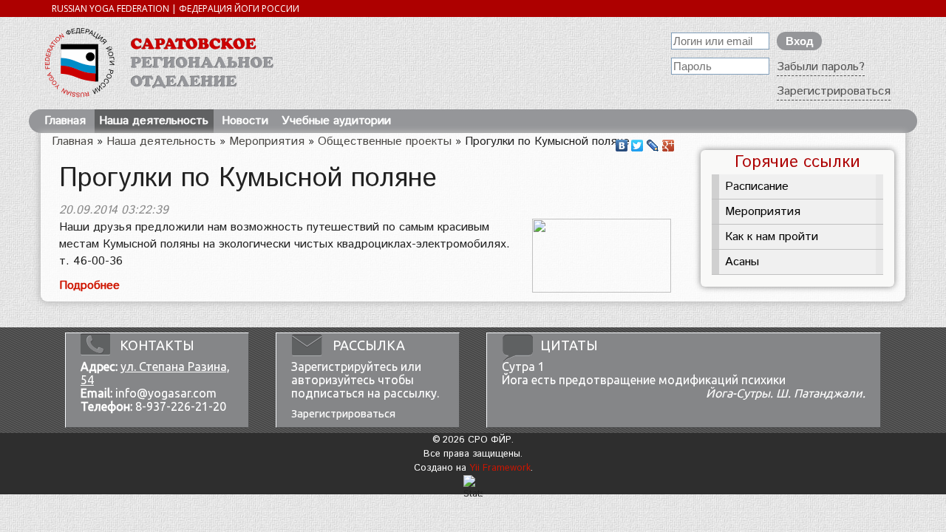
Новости (245, 120)
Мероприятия (266, 141)
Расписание (757, 186)
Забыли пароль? (821, 66)
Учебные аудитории (336, 120)
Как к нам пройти (771, 236)
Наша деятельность (153, 120)
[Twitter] (637, 142)
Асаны (742, 261)
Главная (65, 120)
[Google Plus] (668, 142)
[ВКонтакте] (622, 142)
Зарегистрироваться (834, 91)
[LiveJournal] (653, 142)
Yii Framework (500, 468)
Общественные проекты (385, 141)
